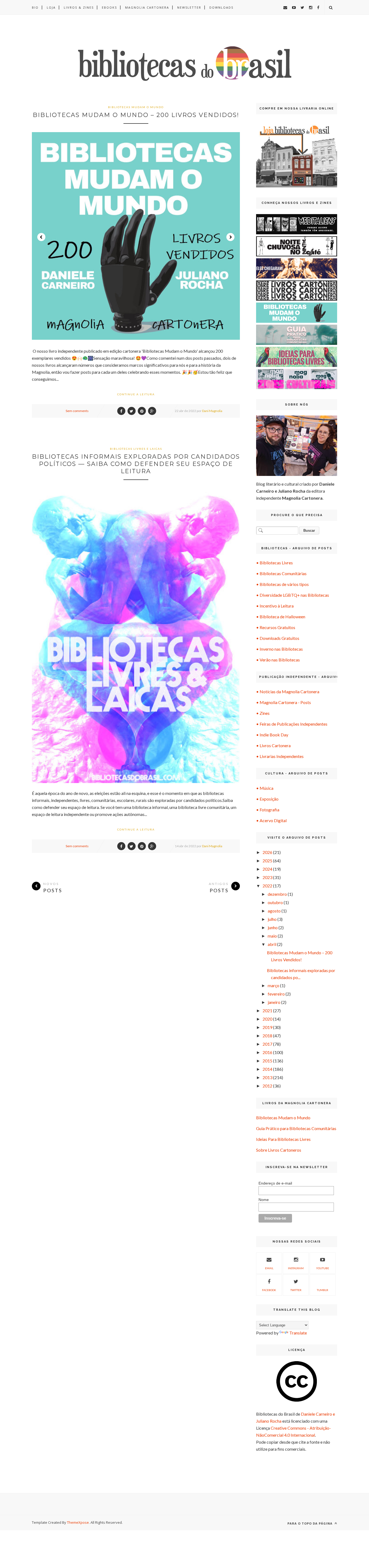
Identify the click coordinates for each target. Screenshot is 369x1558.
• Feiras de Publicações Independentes (291, 723)
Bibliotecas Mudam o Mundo (283, 1117)
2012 (267, 1085)
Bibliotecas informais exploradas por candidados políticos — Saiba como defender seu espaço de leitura (136, 464)
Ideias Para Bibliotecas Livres (283, 1139)
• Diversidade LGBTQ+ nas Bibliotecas (292, 595)
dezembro (277, 894)
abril (272, 944)
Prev (41, 237)
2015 (267, 1060)
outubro (275, 902)
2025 (267, 860)
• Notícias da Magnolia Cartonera (287, 691)
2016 (267, 1052)
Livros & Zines (79, 7)
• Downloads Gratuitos (277, 638)
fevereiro (276, 993)
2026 (267, 852)
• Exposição (267, 798)
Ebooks (109, 7)
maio (272, 935)
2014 (267, 1069)
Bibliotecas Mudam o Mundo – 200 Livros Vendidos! (136, 115)
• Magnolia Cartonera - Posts (283, 702)
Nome (264, 1199)
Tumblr (322, 1290)
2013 (267, 1077)
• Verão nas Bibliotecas (278, 659)
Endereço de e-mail (275, 1183)
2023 (267, 877)
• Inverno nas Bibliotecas (279, 648)
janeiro (274, 1002)
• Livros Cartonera (273, 745)
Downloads (221, 7)
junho (273, 927)
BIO (35, 7)
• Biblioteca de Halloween (280, 616)
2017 (267, 1043)
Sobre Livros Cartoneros (278, 1149)
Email (269, 1268)
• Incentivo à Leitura (275, 605)
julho (272, 919)
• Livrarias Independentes (280, 756)
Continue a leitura (136, 394)
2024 (267, 868)
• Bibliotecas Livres (274, 562)
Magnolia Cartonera (147, 7)
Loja (51, 7)
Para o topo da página (310, 1523)
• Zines (263, 713)
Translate (298, 1332)
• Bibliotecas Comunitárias (281, 573)
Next (230, 237)
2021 (267, 1010)
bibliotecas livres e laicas (136, 448)
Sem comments (77, 411)
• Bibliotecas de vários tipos (282, 584)
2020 (267, 1018)
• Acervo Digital (271, 820)
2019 (267, 1027)
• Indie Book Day (272, 734)
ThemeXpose (78, 1522)
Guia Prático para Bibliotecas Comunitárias (296, 1128)
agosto (274, 910)
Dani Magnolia (212, 411)
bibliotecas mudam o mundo (136, 107)
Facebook (269, 1290)
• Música (264, 788)
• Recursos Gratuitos (275, 627)
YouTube (322, 1268)
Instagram (296, 1268)
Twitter (295, 1290)
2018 (267, 1035)
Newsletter (189, 7)
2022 (267, 885)
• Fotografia (267, 809)
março (273, 985)
